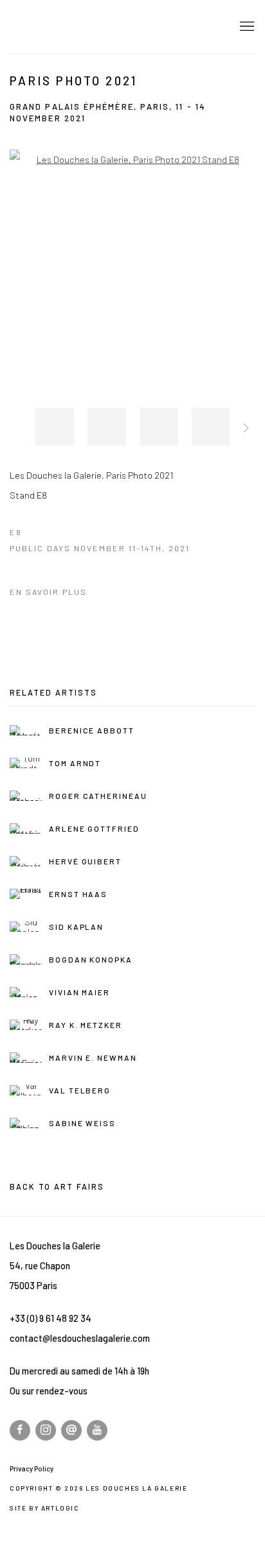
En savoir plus (48, 592)
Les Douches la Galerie (100, 27)
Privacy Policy (31, 1468)
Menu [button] (245, 27)
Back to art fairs (57, 1186)
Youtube (97, 1430)
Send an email (71, 1430)
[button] (54, 426)
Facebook (20, 1430)
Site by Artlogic (45, 1508)
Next (246, 430)
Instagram (45, 1430)
